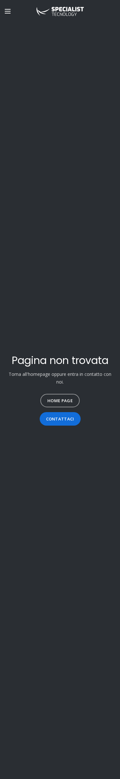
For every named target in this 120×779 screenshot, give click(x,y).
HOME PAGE (60, 400)
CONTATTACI (60, 419)
